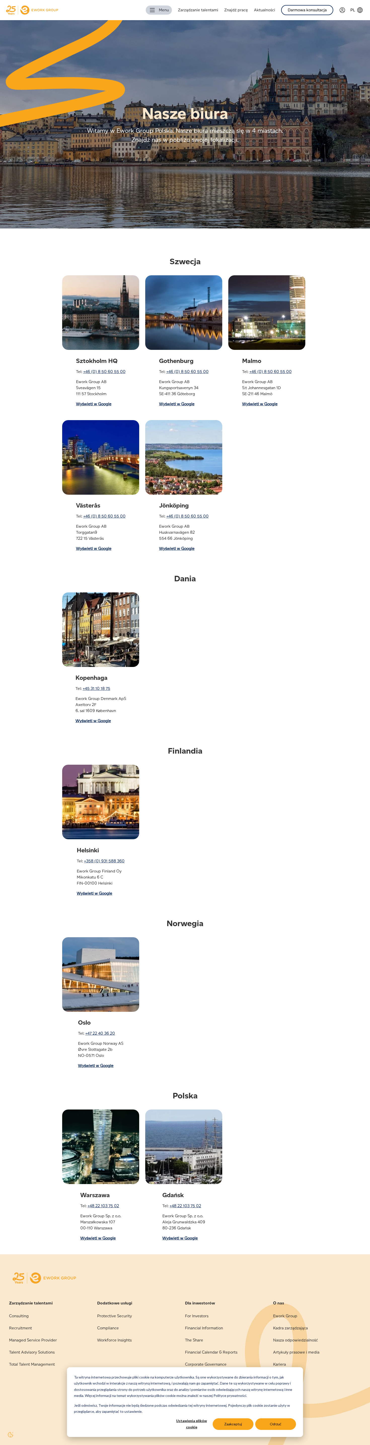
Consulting (19, 1316)
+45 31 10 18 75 (96, 688)
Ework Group (285, 1316)
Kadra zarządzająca (290, 1328)
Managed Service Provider (33, 1340)
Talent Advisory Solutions (32, 1352)
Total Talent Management (32, 1364)
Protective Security (114, 1316)
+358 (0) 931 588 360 (104, 861)
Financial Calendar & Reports (211, 1352)
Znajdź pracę (236, 10)
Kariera (279, 1364)
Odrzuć (275, 1424)
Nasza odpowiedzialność (295, 1340)
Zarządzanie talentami (198, 10)
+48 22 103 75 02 (103, 1205)
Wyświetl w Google (94, 403)
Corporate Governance (206, 1364)
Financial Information (204, 1328)
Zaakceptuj (233, 1424)
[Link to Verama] (344, 10)
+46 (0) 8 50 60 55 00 (104, 371)
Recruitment (20, 1328)
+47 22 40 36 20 (100, 1033)
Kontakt (280, 1376)
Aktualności (264, 10)
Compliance (108, 1328)
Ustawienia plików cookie (191, 1424)
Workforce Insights (114, 1340)
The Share (194, 1340)
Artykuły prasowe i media (296, 1352)
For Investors (196, 1316)
